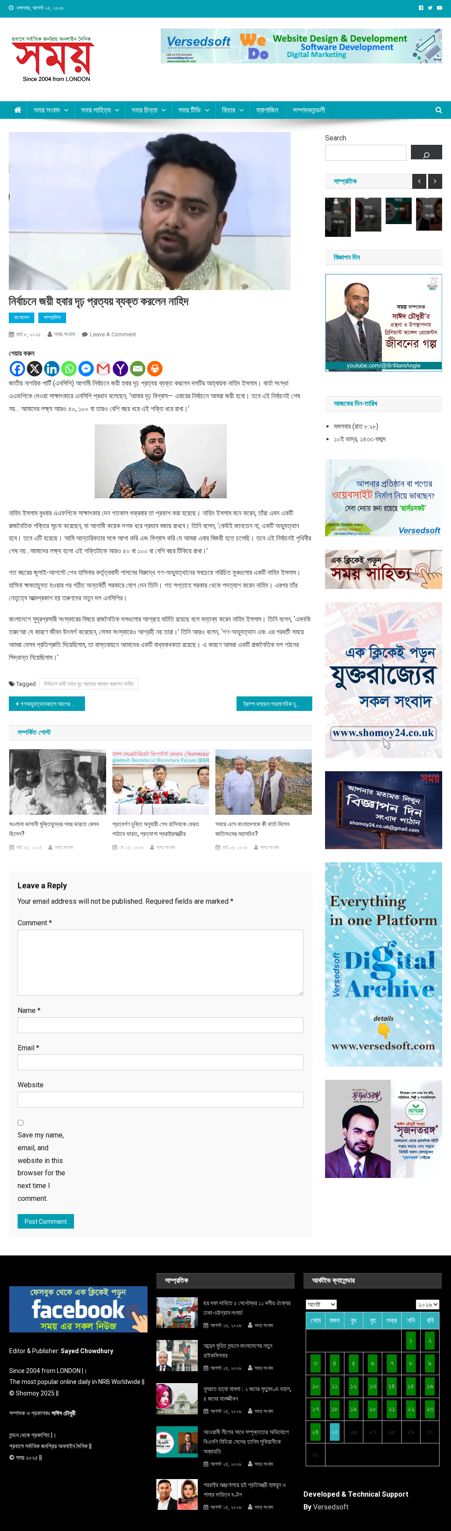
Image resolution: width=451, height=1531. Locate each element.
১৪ (391, 1386)
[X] (34, 368)
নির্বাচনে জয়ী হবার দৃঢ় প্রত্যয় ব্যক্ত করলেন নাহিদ (88, 684)
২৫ (334, 1432)
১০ (315, 1386)
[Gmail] (103, 368)
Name (29, 1010)
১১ (335, 1386)
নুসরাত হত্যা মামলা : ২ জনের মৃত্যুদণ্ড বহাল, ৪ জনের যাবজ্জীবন (247, 1393)
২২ (410, 1409)
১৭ (315, 1409)
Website (31, 1085)
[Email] (137, 368)
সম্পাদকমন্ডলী (309, 110)
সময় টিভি (189, 110)
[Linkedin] (51, 368)
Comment (35, 923)
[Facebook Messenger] (86, 368)
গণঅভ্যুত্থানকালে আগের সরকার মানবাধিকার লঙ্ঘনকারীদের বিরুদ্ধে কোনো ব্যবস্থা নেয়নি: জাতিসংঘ (52, 703)
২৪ (315, 1432)
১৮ (334, 1409)
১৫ (410, 1386)
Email (28, 1048)
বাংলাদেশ (21, 317)
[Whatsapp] (69, 368)
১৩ (373, 1386)
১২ (353, 1386)
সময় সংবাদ (47, 110)
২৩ (429, 1409)
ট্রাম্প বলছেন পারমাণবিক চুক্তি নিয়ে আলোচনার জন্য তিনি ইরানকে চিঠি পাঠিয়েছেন (278, 703)
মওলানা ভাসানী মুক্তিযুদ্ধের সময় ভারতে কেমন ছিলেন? (54, 829)
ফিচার (228, 110)
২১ (391, 1409)
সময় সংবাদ (64, 334)
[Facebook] (17, 368)
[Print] (155, 368)
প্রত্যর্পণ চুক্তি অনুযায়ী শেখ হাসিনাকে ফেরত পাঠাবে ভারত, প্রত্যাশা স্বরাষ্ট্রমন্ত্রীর (155, 829)
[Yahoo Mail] (120, 368)
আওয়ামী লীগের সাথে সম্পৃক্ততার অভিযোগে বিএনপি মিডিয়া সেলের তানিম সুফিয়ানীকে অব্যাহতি (246, 1441)
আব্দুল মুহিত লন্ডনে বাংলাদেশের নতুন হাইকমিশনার (237, 1350)
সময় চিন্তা (144, 110)
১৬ (430, 1386)
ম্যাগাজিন (267, 110)
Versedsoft (330, 1507)
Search (335, 138)
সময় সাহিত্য (96, 110)
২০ (372, 1409)
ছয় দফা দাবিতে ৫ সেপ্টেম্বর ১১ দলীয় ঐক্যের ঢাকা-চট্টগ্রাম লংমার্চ (247, 1307)
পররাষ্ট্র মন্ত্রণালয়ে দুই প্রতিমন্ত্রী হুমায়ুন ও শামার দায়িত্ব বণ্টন (244, 1489)
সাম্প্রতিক (52, 317)
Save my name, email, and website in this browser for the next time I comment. (41, 1167)
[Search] (426, 152)
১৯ (353, 1409)
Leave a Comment (113, 334)
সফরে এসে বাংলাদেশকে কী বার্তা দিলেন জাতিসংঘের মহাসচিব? (252, 829)
